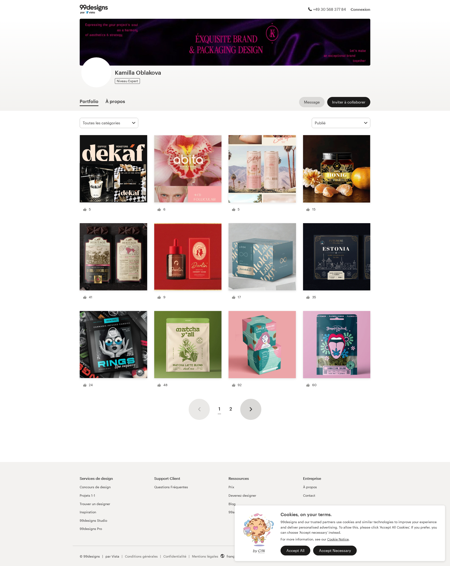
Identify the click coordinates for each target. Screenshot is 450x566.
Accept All (295, 550)
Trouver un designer (95, 504)
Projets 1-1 (87, 495)
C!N (261, 550)
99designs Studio (93, 520)
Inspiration (88, 512)
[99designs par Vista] (94, 9)
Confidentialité (174, 556)
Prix (231, 487)
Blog (232, 504)
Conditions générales (141, 556)
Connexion (360, 9)
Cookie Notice (338, 539)
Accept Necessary (335, 550)
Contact (309, 495)
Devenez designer (242, 495)
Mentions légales (205, 556)
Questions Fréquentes (171, 487)
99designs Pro (91, 529)
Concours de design (95, 487)
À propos (310, 487)
